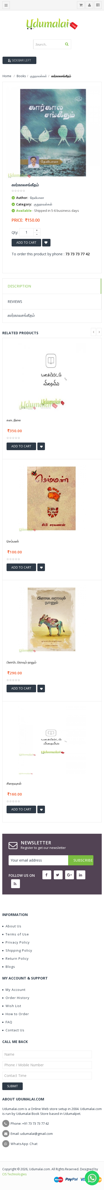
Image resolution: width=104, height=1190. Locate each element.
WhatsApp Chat (24, 1143)
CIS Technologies (14, 1174)
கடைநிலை (14, 420)
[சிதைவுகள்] (52, 740)
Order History (18, 997)
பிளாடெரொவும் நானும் (21, 662)
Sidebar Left (21, 60)
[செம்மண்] (52, 497)
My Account (15, 989)
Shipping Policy (19, 950)
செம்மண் (13, 541)
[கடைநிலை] (52, 376)
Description (19, 286)
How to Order (17, 1014)
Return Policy (17, 958)
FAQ (9, 1022)
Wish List (13, 1006)
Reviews (15, 301)
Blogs (10, 966)
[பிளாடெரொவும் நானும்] (52, 619)
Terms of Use (17, 934)
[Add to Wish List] (41, 446)
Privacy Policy (18, 942)
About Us (13, 926)
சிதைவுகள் (14, 783)
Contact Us (15, 1030)
